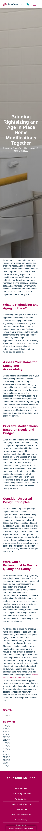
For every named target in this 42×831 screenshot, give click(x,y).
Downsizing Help (21, 809)
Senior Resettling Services (21, 804)
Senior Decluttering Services (21, 815)
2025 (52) (6, 728)
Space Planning (21, 820)
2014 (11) (6, 760)
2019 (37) (6, 746)
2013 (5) (6, 763)
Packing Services (21, 799)
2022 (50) (6, 737)
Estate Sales (21, 825)
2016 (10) (6, 754)
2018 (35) (6, 749)
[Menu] (34, 4)
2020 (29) (6, 743)
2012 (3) (6, 766)
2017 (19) (6, 751)
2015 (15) (6, 757)
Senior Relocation (21, 788)
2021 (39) (6, 740)
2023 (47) (6, 734)
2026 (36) (6, 726)
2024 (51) (6, 731)
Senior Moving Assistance (21, 794)
